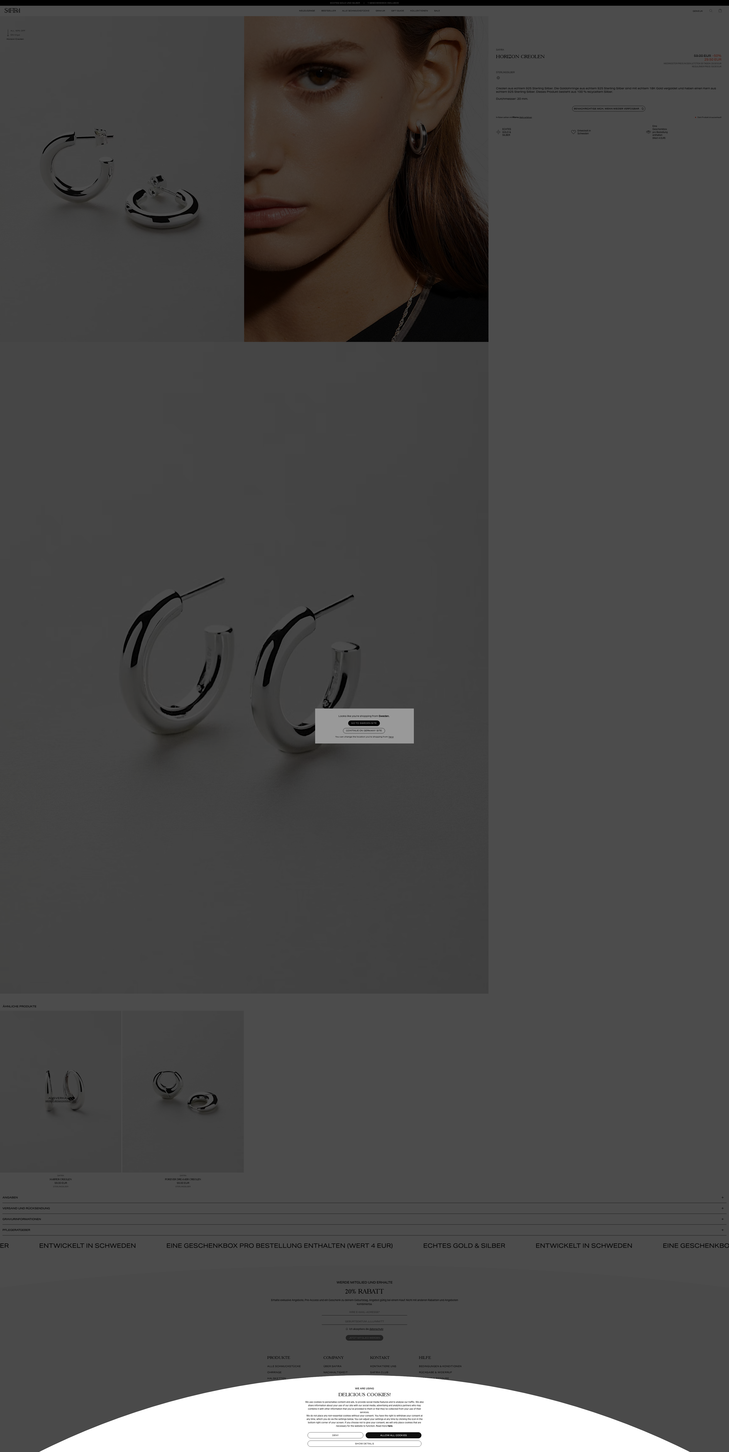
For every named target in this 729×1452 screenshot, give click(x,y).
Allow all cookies (393, 1435)
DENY (335, 1435)
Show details (364, 1443)
